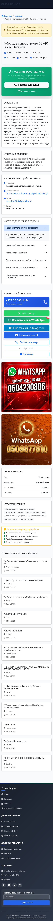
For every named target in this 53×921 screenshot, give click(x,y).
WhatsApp (28, 313)
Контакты (8, 799)
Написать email (28, 335)
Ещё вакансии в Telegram (28, 328)
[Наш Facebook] (3, 885)
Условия (7, 803)
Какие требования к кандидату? (20, 245)
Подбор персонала (12, 858)
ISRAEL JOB (12, 4)
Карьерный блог (10, 831)
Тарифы (7, 853)
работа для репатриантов (14, 512)
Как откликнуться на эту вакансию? (22, 267)
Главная (8, 16)
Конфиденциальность (13, 808)
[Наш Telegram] (9, 885)
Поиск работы (9, 821)
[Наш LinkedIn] (14, 885)
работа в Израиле (11, 509)
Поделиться (28, 348)
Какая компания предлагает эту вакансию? (20, 276)
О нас (6, 794)
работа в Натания (11, 519)
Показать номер (28, 342)
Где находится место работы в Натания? (25, 260)
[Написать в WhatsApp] (20, 885)
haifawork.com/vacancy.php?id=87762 (26, 193)
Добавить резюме (11, 826)
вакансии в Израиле (27, 509)
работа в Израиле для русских (15, 516)
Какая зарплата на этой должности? (22, 227)
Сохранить (28, 354)
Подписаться (27, 902)
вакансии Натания (26, 519)
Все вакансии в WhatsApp (30, 319)
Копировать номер (27, 91)
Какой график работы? (16, 252)
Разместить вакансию (13, 849)
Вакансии (19, 16)
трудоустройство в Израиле (35, 512)
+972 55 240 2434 (28, 85)
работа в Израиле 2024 (37, 516)
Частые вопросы (11, 835)
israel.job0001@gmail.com (19, 201)
